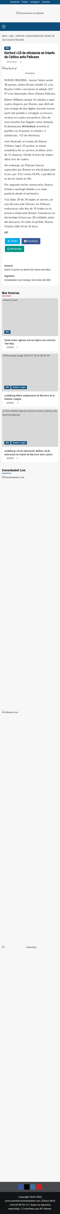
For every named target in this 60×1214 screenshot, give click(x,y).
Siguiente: (27, 278)
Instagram (35, 2)
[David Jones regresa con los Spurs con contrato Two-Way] (30, 317)
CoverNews (28, 1208)
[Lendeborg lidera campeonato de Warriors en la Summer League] (30, 372)
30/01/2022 (12, 62)
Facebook (14, 2)
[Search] (56, 26)
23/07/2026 (10, 347)
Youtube (46, 2)
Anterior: (27, 267)
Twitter (25, 2)
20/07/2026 (10, 403)
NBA (7, 48)
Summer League (19, 387)
